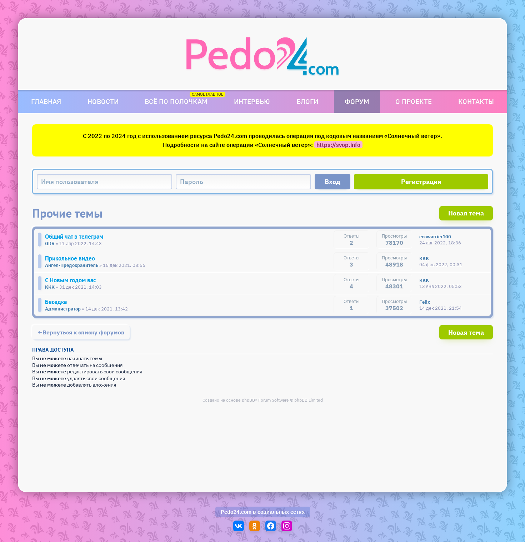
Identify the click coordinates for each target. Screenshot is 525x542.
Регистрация (421, 182)
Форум (357, 101)
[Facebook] (270, 526)
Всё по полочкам (176, 101)
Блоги (307, 101)
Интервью (252, 101)
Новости (103, 101)
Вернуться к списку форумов (83, 332)
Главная (46, 101)
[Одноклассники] (254, 526)
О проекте (413, 101)
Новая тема (466, 213)
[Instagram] (286, 526)
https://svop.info (338, 144)
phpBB (248, 400)
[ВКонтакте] (238, 526)
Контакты (476, 101)
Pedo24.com (236, 511)
